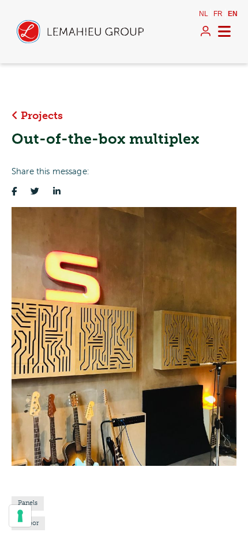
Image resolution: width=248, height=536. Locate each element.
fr (218, 14)
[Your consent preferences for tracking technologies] (20, 516)
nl (203, 14)
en (233, 14)
